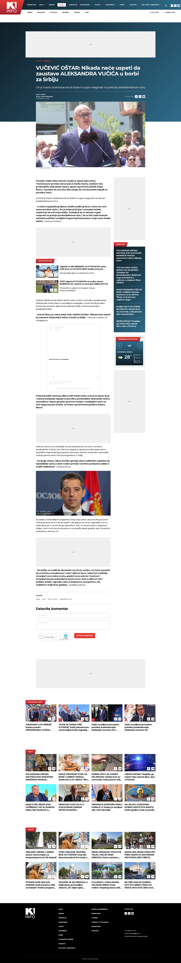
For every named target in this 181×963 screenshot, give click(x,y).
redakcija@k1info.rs (135, 933)
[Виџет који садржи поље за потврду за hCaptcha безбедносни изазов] (54, 637)
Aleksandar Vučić (66, 599)
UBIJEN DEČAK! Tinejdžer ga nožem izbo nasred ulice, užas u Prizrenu (128, 323)
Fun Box (132, 5)
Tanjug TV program (100, 922)
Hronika (65, 12)
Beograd (41, 12)
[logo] (41, 930)
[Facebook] (172, 5)
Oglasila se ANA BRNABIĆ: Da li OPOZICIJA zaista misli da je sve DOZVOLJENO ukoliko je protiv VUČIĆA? (83, 267)
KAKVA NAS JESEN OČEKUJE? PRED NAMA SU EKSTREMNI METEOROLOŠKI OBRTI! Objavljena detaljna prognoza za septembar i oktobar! (140, 855)
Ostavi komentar (85, 635)
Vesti (41, 5)
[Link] (140, 96)
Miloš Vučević (53, 599)
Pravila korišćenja (100, 909)
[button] (119, 346)
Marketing (96, 926)
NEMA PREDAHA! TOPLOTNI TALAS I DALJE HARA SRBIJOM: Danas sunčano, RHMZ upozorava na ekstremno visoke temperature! (106, 855)
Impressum (96, 913)
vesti (43, 599)
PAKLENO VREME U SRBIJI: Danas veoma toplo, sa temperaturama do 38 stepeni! (41, 855)
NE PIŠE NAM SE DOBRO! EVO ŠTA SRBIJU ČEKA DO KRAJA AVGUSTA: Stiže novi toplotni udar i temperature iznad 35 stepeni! (139, 885)
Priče (122, 5)
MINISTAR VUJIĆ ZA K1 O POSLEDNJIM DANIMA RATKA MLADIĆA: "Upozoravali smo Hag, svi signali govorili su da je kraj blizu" (72, 807)
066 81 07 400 (131, 930)
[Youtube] (178, 5)
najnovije (31, 5)
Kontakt (95, 931)
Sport (97, 5)
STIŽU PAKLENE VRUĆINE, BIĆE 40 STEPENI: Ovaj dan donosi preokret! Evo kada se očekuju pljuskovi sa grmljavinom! (73, 855)
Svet (87, 12)
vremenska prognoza (128, 339)
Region (77, 12)
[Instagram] (175, 5)
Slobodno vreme (66, 939)
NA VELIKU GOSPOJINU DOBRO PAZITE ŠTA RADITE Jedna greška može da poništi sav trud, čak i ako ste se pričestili (140, 807)
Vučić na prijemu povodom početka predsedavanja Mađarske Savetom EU (138, 727)
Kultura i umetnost (151, 5)
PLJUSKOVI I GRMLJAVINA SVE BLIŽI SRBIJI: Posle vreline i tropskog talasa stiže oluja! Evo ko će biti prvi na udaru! (106, 885)
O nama (95, 918)
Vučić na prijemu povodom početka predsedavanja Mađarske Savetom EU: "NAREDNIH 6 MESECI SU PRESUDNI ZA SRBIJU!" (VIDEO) (105, 727)
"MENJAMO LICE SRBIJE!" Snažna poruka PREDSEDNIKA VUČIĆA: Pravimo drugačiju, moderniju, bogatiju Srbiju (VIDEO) (41, 727)
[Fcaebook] (136, 96)
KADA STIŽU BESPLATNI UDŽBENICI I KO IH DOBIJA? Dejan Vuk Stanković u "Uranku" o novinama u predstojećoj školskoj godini (40, 807)
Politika (53, 12)
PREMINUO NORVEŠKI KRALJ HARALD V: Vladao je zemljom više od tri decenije (107, 807)
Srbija (29, 12)
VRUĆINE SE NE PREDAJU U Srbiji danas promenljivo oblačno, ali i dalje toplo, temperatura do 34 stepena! (73, 885)
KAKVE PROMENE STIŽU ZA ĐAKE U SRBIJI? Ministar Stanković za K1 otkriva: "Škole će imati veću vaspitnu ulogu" (129, 295)
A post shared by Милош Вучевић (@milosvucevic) (73, 388)
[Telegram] (143, 96)
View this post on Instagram (59, 359)
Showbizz (110, 5)
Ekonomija (85, 5)
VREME (51, 5)
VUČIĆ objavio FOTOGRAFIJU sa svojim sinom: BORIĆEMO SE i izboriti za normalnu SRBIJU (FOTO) (84, 282)
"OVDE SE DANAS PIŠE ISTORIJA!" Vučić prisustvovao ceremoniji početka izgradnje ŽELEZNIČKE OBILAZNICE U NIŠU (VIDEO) (74, 727)
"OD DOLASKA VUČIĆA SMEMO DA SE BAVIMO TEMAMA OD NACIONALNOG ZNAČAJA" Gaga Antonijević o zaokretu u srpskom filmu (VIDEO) (128, 275)
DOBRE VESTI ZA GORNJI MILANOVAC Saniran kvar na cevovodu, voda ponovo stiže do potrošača (129, 310)
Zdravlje (73, 5)
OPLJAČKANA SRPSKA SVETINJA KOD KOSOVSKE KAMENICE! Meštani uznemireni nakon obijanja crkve (129, 255)
